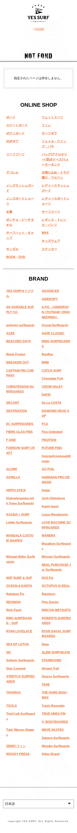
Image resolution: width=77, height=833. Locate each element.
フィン (46, 125)
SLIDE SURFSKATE (56, 652)
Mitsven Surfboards (56, 556)
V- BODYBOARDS (55, 721)
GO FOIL (48, 469)
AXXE (10, 333)
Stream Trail (50, 668)
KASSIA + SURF (18, 514)
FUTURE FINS (52, 448)
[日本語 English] (38, 804)
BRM (45, 362)
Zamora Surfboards (56, 738)
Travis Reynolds (53, 705)
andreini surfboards (20, 325)
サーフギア (49, 133)
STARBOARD (51, 660)
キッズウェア (51, 241)
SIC (8, 652)
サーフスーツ (51, 211)
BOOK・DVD (15, 257)
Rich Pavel (13, 610)
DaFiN (46, 394)
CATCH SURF (52, 370)
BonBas (47, 354)
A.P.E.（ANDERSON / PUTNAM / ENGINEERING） (56, 312)
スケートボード (17, 125)
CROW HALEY (52, 386)
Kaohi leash (50, 506)
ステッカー (49, 249)
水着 (9, 211)
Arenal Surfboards (55, 325)
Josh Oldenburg (53, 498)
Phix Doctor (50, 602)
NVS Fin (47, 577)
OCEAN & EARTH (19, 585)
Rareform (48, 594)
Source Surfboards (55, 676)
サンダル (12, 249)
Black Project (15, 354)
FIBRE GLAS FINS (19, 432)
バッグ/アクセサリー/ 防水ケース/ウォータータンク (55, 159)
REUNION (13, 602)
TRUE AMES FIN (54, 713)
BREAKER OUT (17, 362)
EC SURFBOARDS (19, 424)
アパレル (12, 172)
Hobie (46, 490)
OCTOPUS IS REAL (56, 585)
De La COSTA (51, 402)
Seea (45, 644)
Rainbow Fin (15, 594)
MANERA (48, 535)
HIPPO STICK (16, 490)
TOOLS (11, 705)
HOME (39, 29)
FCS (45, 424)
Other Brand (51, 754)
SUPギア (12, 141)
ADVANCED (50, 291)
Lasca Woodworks (55, 514)
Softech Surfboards (20, 660)
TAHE (46, 684)
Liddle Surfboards (19, 522)
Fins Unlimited (52, 432)
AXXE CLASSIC (53, 333)
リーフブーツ (15, 154)
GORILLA (13, 477)
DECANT (12, 402)
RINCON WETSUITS (56, 610)
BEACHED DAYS (18, 341)
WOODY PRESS (18, 754)
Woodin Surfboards (56, 746)
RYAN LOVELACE (19, 631)
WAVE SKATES (53, 729)
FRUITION (49, 440)
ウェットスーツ (52, 117)
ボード (10, 117)
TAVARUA (13, 692)
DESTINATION (16, 411)
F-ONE (11, 440)
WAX (45, 232)
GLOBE (11, 469)
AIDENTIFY (50, 299)
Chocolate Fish (52, 378)
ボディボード (15, 133)
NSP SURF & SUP (19, 577)
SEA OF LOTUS (17, 644)
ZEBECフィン (16, 746)
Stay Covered (15, 668)
